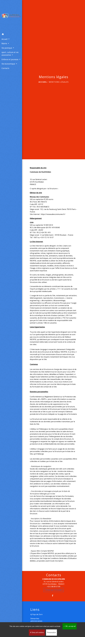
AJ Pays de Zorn (36, 614)
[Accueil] (11, 16)
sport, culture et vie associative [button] (10, 53)
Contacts (53, 575)
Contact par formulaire (54, 590)
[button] (11, 34)
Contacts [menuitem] (5, 68)
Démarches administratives (36, 619)
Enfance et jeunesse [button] (10, 59)
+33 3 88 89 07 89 (53, 586)
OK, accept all (70, 626)
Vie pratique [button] (7, 48)
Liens (34, 610)
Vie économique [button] (9, 63)
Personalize (51, 632)
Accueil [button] (5, 39)
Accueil (43, 82)
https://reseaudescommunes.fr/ (53, 214)
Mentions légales (59, 82)
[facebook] (53, 595)
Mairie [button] (4, 43)
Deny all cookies (37, 632)
